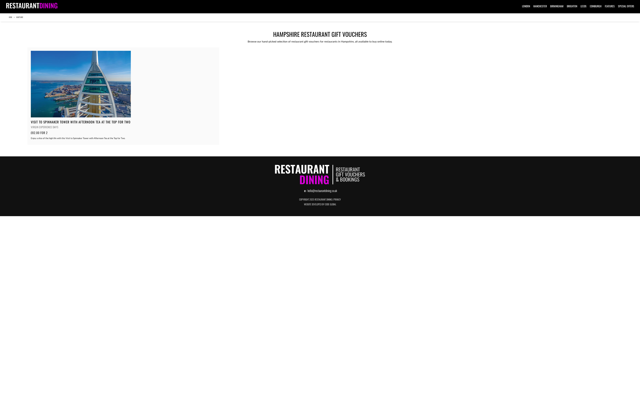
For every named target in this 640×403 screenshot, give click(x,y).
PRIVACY (337, 200)
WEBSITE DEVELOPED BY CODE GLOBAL (320, 204)
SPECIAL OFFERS (626, 6)
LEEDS (583, 6)
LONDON (526, 6)
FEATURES (610, 6)
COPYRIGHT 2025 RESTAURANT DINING (315, 200)
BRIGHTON (572, 6)
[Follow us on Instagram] (633, 17)
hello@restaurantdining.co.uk (322, 191)
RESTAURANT (32, 6)
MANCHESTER (540, 6)
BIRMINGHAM (557, 6)
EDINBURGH (596, 6)
